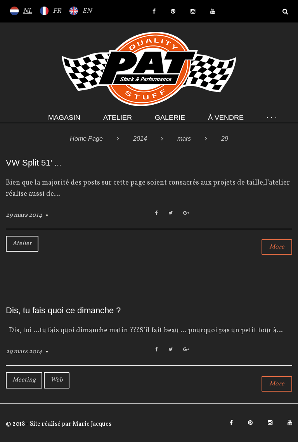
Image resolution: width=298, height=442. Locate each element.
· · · (271, 117)
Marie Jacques (91, 424)
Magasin (64, 117)
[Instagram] (193, 11)
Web (56, 380)
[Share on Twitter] (170, 213)
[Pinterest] (173, 11)
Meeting (24, 380)
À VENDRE (226, 117)
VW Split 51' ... (33, 162)
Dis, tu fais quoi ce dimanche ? (63, 310)
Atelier (117, 117)
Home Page (86, 138)
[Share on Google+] (186, 213)
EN (87, 11)
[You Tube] (212, 11)
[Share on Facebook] (156, 213)
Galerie (170, 117)
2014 (140, 138)
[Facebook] (154, 11)
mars (184, 138)
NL (27, 11)
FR (57, 11)
